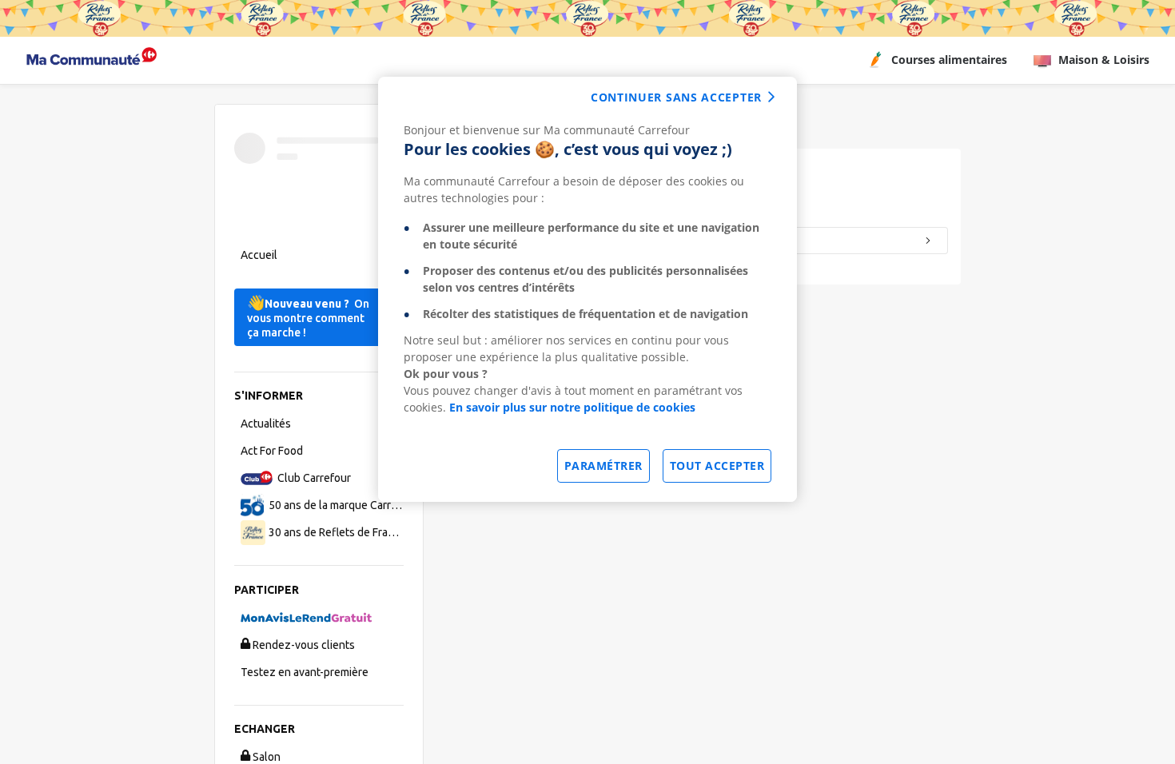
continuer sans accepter (676, 97)
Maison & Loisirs (1103, 59)
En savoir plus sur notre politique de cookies (572, 407)
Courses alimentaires (949, 59)
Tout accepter (717, 465)
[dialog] (587, 289)
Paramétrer (603, 465)
